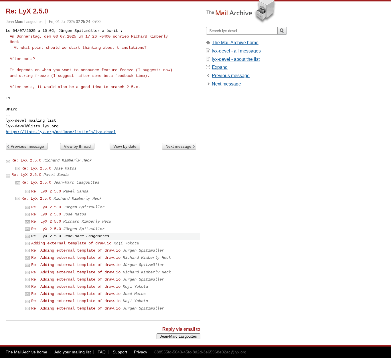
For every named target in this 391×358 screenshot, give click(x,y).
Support (120, 352)
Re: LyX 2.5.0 (26, 160)
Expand (220, 67)
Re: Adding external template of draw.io (76, 250)
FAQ (102, 352)
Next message (178, 146)
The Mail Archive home (235, 42)
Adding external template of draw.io (71, 243)
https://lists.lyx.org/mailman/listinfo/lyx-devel (61, 132)
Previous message (27, 146)
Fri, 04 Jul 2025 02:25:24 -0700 (74, 22)
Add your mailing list (72, 352)
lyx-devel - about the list (236, 59)
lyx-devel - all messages (236, 50)
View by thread (77, 146)
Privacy (140, 352)
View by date (125, 146)
